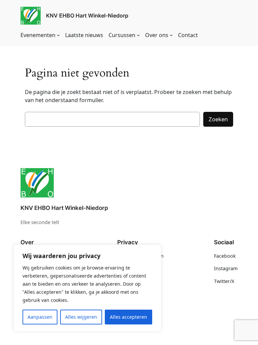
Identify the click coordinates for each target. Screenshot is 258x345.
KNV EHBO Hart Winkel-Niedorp (87, 15)
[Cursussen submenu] (138, 35)
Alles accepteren (128, 317)
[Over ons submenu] (171, 35)
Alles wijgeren (81, 317)
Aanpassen (40, 317)
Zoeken (218, 119)
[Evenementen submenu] (58, 35)
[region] (87, 288)
